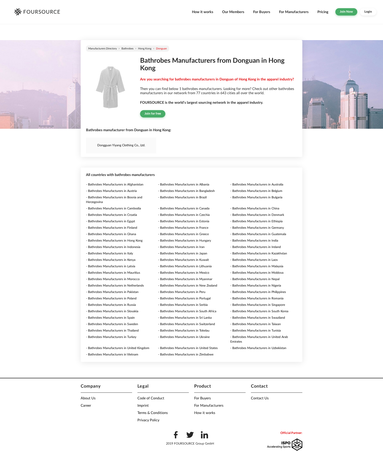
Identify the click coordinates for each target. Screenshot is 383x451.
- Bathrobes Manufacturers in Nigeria (255, 285)
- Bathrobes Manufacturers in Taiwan (255, 324)
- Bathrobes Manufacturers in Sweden (112, 324)
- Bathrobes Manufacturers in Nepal (254, 279)
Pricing (322, 12)
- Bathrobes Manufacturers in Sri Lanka (185, 317)
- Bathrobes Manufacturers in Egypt (110, 221)
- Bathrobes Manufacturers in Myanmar (185, 279)
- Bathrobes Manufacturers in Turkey (111, 337)
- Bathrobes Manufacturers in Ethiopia (256, 221)
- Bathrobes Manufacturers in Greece (183, 234)
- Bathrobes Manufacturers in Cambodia (113, 208)
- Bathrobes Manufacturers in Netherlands (115, 285)
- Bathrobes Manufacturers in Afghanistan (114, 184)
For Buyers (261, 12)
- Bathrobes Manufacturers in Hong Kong (114, 240)
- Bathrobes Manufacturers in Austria (111, 191)
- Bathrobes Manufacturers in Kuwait (183, 260)
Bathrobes (127, 48)
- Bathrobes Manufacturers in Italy (109, 253)
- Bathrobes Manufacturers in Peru (181, 292)
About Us (88, 398)
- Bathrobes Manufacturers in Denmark (257, 215)
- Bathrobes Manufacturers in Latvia (110, 266)
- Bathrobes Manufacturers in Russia (111, 305)
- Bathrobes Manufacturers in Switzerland (186, 324)
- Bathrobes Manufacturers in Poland (111, 298)
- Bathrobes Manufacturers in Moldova (256, 272)
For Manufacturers (294, 12)
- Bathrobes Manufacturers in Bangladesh (186, 191)
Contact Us (260, 398)
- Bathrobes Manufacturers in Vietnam (112, 354)
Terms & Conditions (152, 413)
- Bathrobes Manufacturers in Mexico (183, 272)
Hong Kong (144, 48)
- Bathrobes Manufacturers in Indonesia (113, 247)
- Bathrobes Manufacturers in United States (188, 348)
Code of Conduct (150, 398)
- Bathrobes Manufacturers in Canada (183, 208)
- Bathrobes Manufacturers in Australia (256, 184)
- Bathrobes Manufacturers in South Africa (187, 311)
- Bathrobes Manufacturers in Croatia (111, 215)
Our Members (233, 12)
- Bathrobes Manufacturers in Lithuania (185, 266)
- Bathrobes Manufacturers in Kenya (110, 260)
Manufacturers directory (102, 48)
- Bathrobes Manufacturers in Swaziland (257, 317)
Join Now (346, 11)
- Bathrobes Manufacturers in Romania (256, 298)
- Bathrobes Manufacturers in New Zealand (187, 285)
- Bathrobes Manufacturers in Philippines (258, 292)
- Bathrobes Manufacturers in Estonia (183, 221)
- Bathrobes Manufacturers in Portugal (184, 298)
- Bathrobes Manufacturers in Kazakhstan (258, 253)
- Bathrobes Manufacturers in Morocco (113, 279)
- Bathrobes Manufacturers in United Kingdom (117, 348)
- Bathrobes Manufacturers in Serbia (183, 305)
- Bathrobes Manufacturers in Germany (257, 227)
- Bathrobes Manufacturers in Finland (111, 227)
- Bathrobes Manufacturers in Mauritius (113, 272)
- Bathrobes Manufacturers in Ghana (111, 234)
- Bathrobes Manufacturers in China (254, 208)
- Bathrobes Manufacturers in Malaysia (256, 266)
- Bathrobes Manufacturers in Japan (182, 253)
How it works (202, 12)
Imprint (143, 405)
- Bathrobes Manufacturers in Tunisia (255, 330)
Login (368, 11)
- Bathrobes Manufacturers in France (183, 227)
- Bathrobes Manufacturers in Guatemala (258, 234)
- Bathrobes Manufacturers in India (254, 240)
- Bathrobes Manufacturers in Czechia (184, 215)
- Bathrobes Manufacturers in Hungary (184, 240)
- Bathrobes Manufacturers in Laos (254, 260)
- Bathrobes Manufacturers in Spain (110, 317)
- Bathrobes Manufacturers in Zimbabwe (185, 354)
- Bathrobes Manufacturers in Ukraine (184, 337)
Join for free (153, 113)
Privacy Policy (148, 420)
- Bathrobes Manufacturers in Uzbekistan (258, 348)
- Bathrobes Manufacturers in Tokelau (183, 330)
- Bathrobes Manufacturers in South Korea (259, 311)
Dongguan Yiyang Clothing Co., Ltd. (121, 145)
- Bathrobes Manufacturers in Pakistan (112, 292)
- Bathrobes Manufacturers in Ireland (255, 247)
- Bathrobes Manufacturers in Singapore (257, 305)
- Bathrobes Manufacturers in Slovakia (112, 311)
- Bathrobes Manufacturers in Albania (183, 184)
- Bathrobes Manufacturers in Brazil (182, 197)
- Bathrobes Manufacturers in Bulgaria (256, 197)
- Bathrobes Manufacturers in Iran (181, 247)
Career (86, 405)
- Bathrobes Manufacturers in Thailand (112, 330)
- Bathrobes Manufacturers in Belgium (256, 191)
